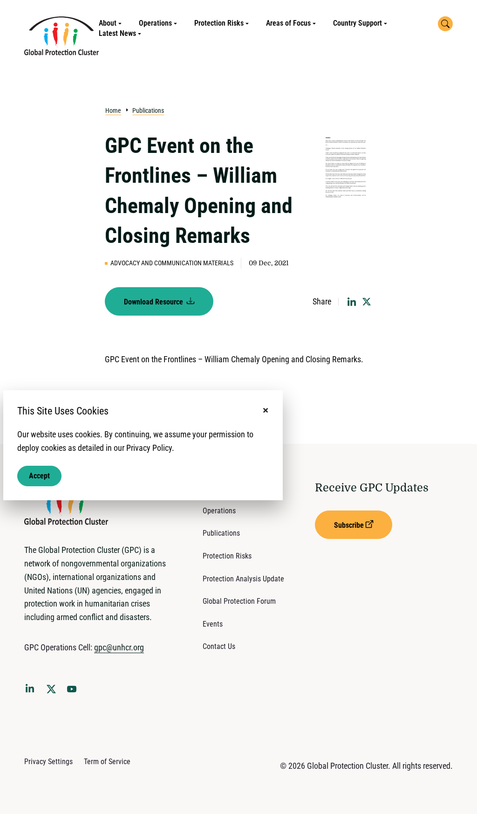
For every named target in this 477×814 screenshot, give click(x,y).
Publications (148, 110)
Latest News (117, 33)
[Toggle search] (445, 23)
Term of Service (107, 761)
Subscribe (349, 525)
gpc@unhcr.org (119, 647)
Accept (39, 475)
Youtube (74, 691)
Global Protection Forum (239, 601)
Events (213, 624)
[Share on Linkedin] (351, 301)
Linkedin (31, 690)
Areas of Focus (288, 23)
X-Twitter (53, 691)
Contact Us (219, 646)
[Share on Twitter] (366, 301)
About (107, 23)
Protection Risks (219, 23)
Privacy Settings (48, 761)
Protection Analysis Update (243, 578)
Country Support (357, 23)
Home (113, 110)
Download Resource (154, 301)
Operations (155, 23)
